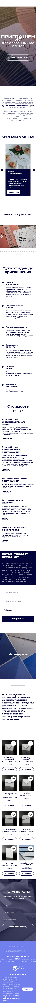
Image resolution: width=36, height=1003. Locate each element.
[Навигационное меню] (3, 3)
